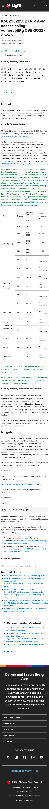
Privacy (35, 787)
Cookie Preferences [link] (24, 800)
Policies (26, 787)
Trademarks (16, 787)
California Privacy (24, 791)
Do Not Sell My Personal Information (24, 796)
